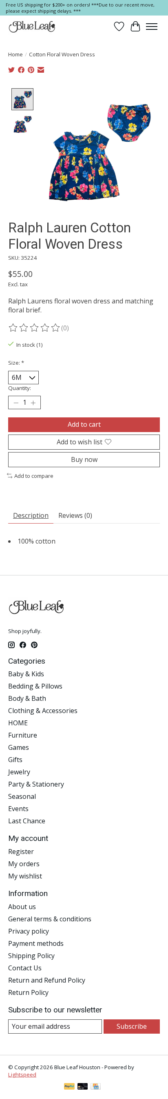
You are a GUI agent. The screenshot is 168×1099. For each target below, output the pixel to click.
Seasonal (22, 796)
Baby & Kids (26, 673)
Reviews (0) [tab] (75, 515)
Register (21, 851)
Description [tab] (31, 515)
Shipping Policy (31, 955)
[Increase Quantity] (33, 402)
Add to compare (33, 475)
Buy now (84, 459)
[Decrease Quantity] (16, 402)
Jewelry (19, 771)
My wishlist (25, 876)
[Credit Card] (96, 1087)
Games (18, 747)
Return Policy (28, 992)
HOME (18, 722)
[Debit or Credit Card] (82, 1087)
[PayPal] (69, 1087)
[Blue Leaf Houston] (32, 26)
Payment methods (36, 943)
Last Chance (26, 820)
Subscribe (132, 1026)
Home (15, 54)
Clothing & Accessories (42, 710)
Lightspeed (22, 1074)
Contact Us (25, 967)
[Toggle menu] (152, 26)
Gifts (15, 759)
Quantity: (19, 388)
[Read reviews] (34, 328)
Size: (16, 362)
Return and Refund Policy (46, 980)
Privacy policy (28, 931)
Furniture (22, 735)
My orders (24, 863)
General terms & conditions (49, 918)
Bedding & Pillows (35, 686)
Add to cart (84, 424)
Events (18, 808)
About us (22, 906)
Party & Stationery (36, 784)
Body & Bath (27, 698)
